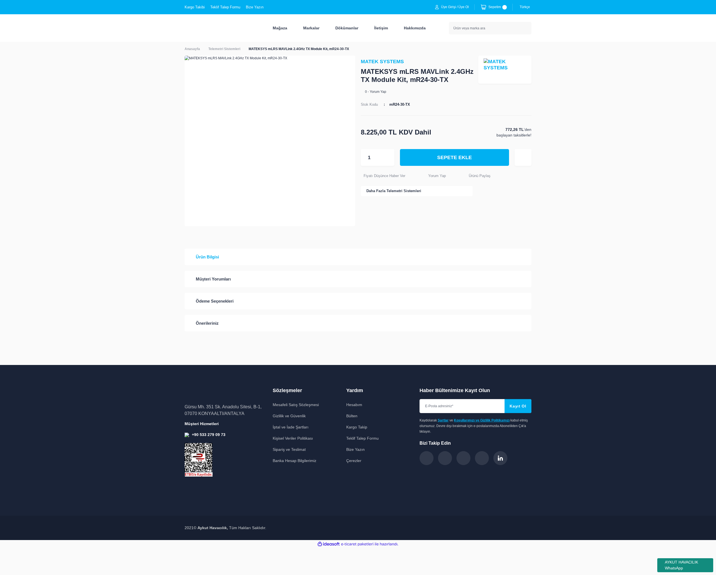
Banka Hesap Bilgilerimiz (294, 460)
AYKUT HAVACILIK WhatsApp (681, 565)
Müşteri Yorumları (213, 279)
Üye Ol (463, 7)
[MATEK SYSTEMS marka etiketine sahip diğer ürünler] (504, 70)
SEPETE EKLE (454, 157)
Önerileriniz (207, 323)
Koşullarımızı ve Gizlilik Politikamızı (482, 420)
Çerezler (353, 460)
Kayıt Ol (518, 406)
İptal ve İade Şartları (290, 427)
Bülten (351, 416)
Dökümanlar (346, 28)
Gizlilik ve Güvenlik (289, 416)
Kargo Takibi (195, 7)
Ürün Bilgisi (207, 256)
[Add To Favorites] (523, 157)
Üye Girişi (448, 7)
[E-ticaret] (357, 544)
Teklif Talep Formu (225, 7)
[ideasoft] (328, 544)
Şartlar (443, 420)
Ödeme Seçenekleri (215, 301)
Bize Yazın (254, 7)
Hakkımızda (415, 28)
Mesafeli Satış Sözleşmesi (296, 404)
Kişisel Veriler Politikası (293, 438)
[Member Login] (437, 7)
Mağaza (280, 28)
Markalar (311, 28)
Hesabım (354, 404)
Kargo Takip (356, 427)
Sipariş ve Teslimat (289, 449)
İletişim (381, 28)
